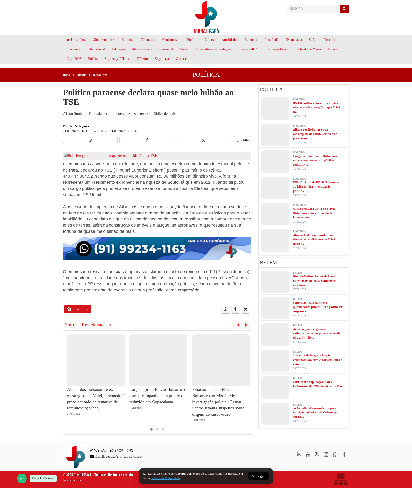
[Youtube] (308, 454)
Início (66, 74)
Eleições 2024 (247, 49)
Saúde (313, 39)
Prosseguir (258, 476)
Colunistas (147, 39)
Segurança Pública (117, 59)
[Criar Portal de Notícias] (340, 479)
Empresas (251, 39)
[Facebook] (146, 140)
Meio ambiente (142, 49)
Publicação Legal (276, 49)
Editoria (81, 74)
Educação (118, 49)
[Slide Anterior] (238, 325)
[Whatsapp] (90, 140)
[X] (203, 140)
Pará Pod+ (272, 39)
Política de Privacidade (165, 478)
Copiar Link (79, 309)
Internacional (96, 49)
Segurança (162, 59)
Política (192, 39)
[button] (151, 429)
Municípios (169, 39)
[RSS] (299, 454)
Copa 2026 (74, 59)
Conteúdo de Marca (308, 49)
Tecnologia (331, 39)
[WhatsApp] (22, 478)
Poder (184, 49)
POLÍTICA (206, 74)
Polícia (93, 59)
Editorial (128, 39)
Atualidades (229, 39)
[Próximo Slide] (246, 325)
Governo (182, 59)
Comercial (166, 49)
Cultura (210, 39)
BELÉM (268, 262)
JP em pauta (294, 39)
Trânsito (142, 59)
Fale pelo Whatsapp (43, 478)
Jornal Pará (78, 39)
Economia (73, 49)
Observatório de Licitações (213, 49)
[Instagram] (326, 454)
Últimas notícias (103, 39)
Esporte (333, 49)
